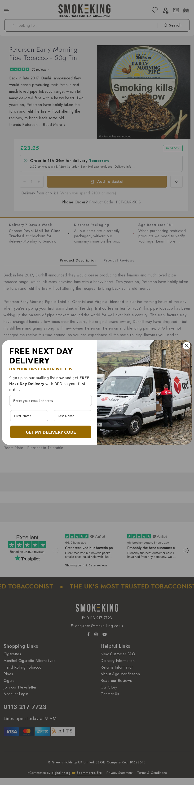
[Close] (186, 345)
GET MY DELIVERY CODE (51, 432)
